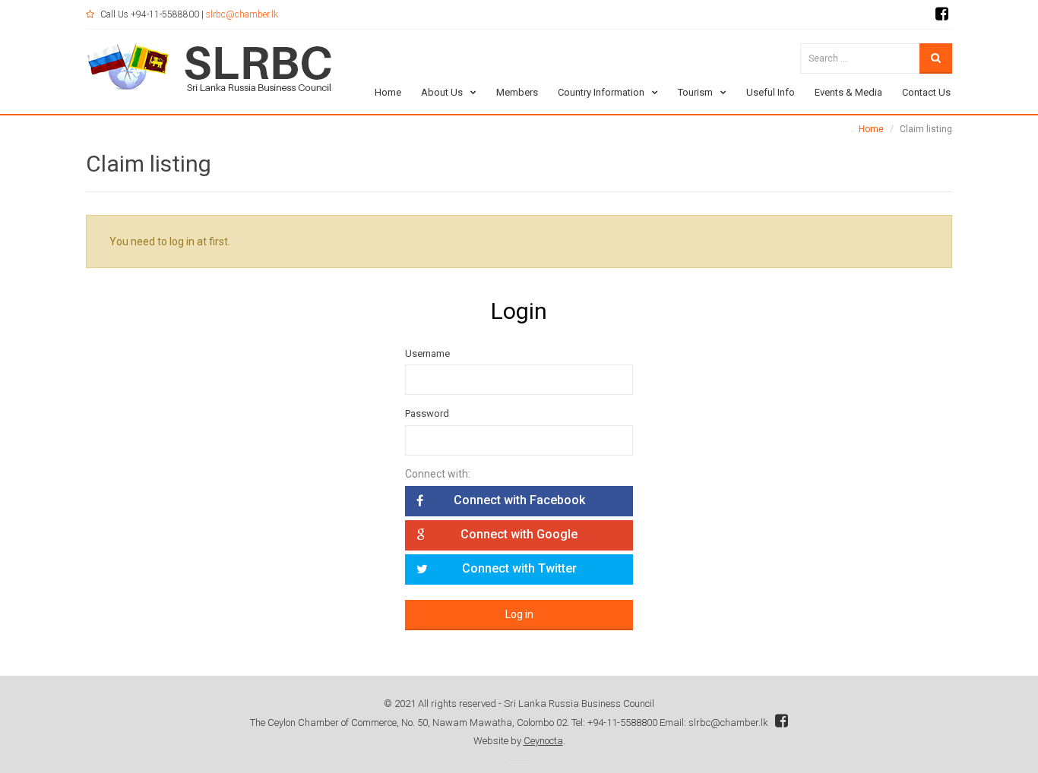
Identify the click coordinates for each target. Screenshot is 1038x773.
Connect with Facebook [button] (519, 500)
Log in (519, 614)
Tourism (695, 92)
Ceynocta (543, 740)
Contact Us (926, 92)
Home (388, 92)
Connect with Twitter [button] (519, 568)
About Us (442, 92)
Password (427, 413)
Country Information (601, 92)
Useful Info (770, 92)
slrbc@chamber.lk (242, 14)
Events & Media (848, 92)
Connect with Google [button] (519, 534)
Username (427, 353)
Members (517, 92)
